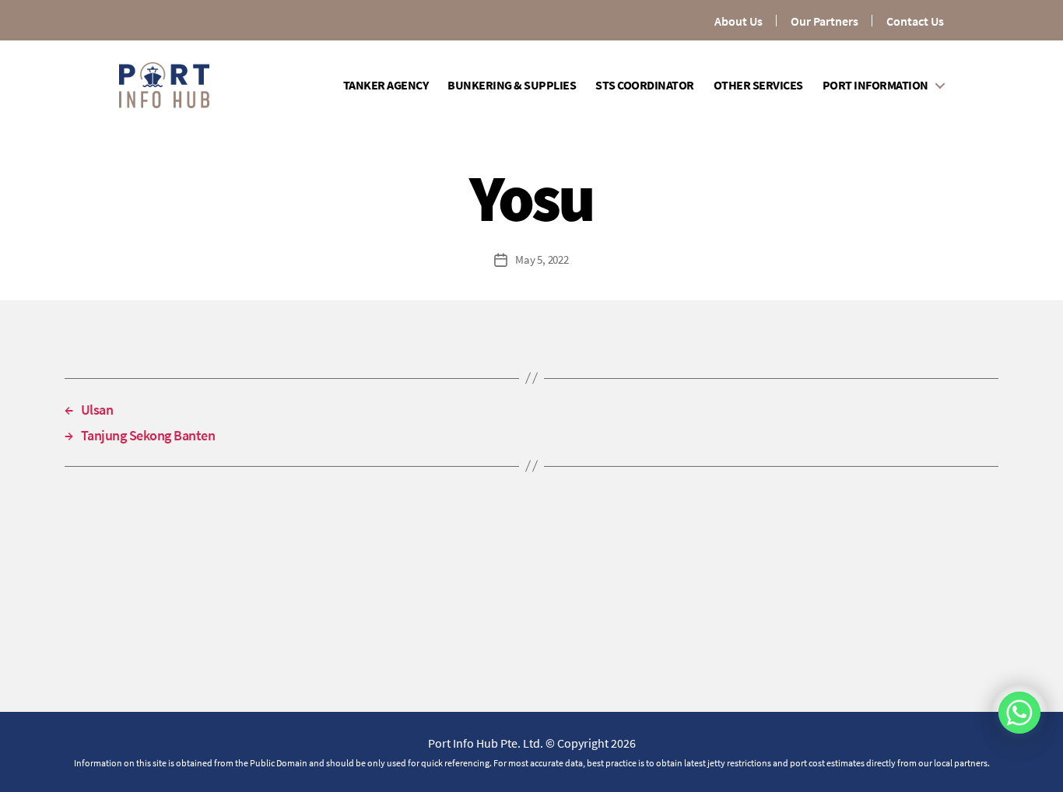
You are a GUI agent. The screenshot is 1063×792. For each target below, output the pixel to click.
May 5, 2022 (541, 259)
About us (738, 21)
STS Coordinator (644, 85)
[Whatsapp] (1019, 713)
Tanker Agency (386, 85)
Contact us (915, 21)
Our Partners (824, 21)
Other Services (758, 85)
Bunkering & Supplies (511, 85)
